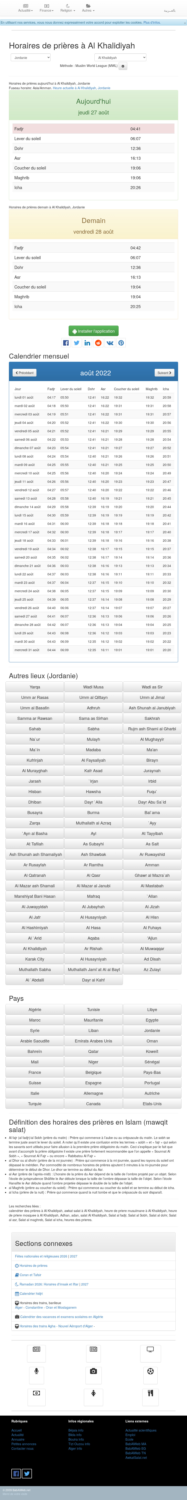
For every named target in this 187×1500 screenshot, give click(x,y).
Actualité (36, 1357)
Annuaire (17, 1439)
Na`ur (35, 739)
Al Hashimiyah (35, 927)
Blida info (75, 1434)
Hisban (35, 791)
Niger (93, 1062)
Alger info (75, 1448)
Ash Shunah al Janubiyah (152, 708)
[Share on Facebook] (66, 343)
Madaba (93, 749)
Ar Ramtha (93, 865)
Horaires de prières (33, 1265)
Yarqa (35, 687)
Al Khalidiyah (35, 948)
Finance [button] (45, 10)
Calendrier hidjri (31, 1293)
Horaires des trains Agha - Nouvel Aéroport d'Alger (56, 1326)
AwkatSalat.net (136, 1457)
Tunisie (93, 1009)
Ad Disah (152, 959)
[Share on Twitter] (77, 343)
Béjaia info (75, 1430)
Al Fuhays (152, 927)
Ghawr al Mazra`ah (152, 875)
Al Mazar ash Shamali (35, 885)
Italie (35, 1093)
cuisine (150, 1400)
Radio (36, 1378)
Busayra (34, 812)
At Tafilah (34, 844)
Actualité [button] (24, 10)
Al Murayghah (34, 770)
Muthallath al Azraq (93, 823)
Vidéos (94, 1378)
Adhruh (93, 708)
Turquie (35, 1103)
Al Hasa (93, 927)
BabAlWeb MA (135, 1444)
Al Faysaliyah (93, 760)
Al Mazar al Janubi (93, 885)
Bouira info (76, 1439)
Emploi (130, 1434)
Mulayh (93, 739)
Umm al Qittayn (93, 697)
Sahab (35, 728)
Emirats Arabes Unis (93, 1041)
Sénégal (152, 1062)
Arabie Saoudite (34, 1041)
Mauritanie (93, 1020)
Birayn (152, 760)
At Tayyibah (152, 833)
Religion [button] (66, 10)
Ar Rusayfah (34, 865)
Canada (93, 1103)
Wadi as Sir (152, 687)
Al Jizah (152, 906)
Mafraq (93, 896)
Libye (152, 1009)
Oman (152, 1041)
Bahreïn (35, 1051)
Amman (152, 865)
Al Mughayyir (152, 739)
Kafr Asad (93, 770)
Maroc (35, 1020)
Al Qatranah (35, 875)
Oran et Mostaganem (61, 1307)
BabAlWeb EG (135, 1448)
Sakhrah (152, 718)
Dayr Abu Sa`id (152, 802)
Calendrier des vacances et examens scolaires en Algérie (61, 1316)
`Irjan (93, 781)
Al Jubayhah (93, 906)
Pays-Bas (152, 1072)
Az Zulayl (152, 969)
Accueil (16, 1430)
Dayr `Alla (93, 802)
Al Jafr (35, 917)
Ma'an (152, 749)
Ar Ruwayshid (152, 854)
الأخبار (93, 1357)
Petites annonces (23, 1444)
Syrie (34, 1030)
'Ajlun (152, 938)
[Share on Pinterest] (121, 343)
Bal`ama (152, 812)
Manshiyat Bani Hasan (34, 896)
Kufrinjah (35, 760)
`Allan (152, 896)
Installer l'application (96, 331)
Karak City (34, 959)
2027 (73, 1256)
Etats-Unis (152, 1103)
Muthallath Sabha (35, 969)
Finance (36, 1400)
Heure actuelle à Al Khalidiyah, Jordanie (81, 88)
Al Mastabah (152, 885)
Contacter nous (22, 1448)
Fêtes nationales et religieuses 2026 (41, 1256)
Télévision (150, 1357)
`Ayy (152, 823)
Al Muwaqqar (152, 948)
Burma (93, 812)
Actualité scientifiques (140, 1430)
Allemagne (93, 1093)
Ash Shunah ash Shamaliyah (35, 854)
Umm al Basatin (34, 708)
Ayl (93, 833)
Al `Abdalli (35, 980)
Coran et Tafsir (30, 1274)
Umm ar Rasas (35, 697)
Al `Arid (35, 938)
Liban (93, 1030)
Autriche (152, 1093)
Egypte (152, 1020)
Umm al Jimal (152, 697)
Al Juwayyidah (35, 906)
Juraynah (152, 770)
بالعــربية (170, 10)
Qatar (93, 1051)
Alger (19, 1307)
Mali (35, 1062)
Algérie (35, 1009)
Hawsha (93, 791)
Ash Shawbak (93, 854)
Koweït (152, 1051)
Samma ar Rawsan (34, 718)
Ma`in (35, 749)
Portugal (152, 1082)
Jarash (35, 781)
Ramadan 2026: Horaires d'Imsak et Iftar (48, 1284)
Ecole (129, 1439)
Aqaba (93, 938)
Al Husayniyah (93, 917)
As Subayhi (93, 844)
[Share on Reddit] (98, 343)
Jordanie (152, 1030)
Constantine (34, 1307)
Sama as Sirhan (93, 718)
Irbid (152, 781)
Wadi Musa (93, 687)
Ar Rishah (93, 948)
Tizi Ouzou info (79, 1444)
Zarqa (34, 823)
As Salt (152, 844)
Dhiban (34, 802)
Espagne (93, 1082)
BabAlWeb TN (135, 1453)
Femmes (93, 1400)
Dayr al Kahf (93, 980)
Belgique (93, 1072)
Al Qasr (93, 875)
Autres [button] (87, 10)
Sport (150, 1378)
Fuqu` (152, 791)
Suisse (35, 1082)
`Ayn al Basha (34, 833)
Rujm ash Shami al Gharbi (152, 728)
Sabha (93, 728)
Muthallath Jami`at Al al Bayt (94, 969)
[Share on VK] (109, 343)
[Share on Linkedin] (87, 343)
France (35, 1072)
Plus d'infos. (152, 22)
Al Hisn (152, 917)
